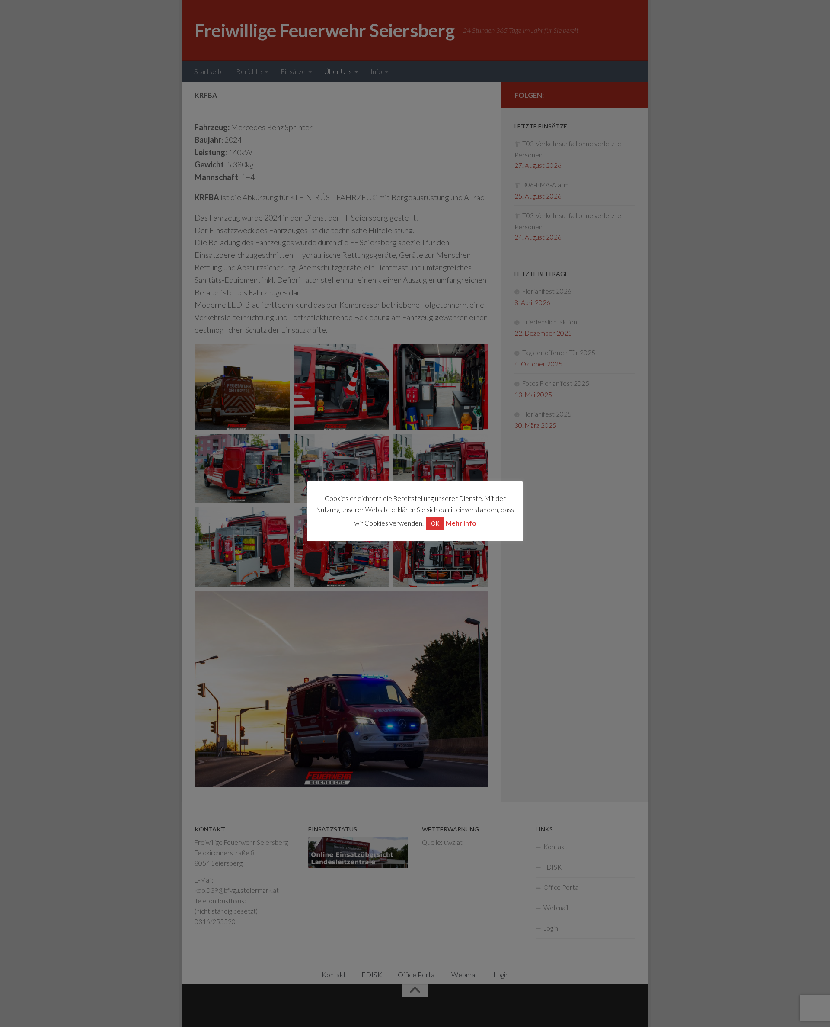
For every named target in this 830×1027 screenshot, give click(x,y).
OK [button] (435, 523)
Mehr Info (461, 523)
